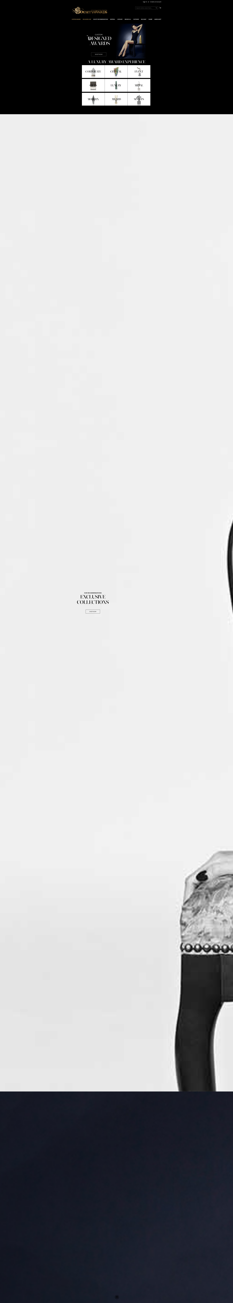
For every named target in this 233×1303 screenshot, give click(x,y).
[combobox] (146, 7)
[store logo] (90, 10)
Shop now (92, 611)
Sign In (145, 2)
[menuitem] (76, 19)
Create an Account (155, 2)
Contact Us (98, 54)
